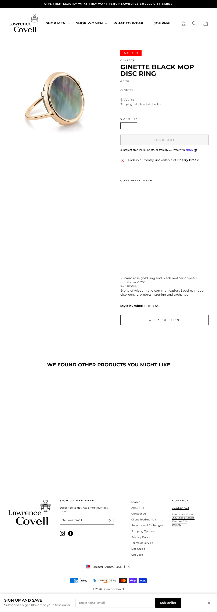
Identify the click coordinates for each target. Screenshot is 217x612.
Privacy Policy (140, 537)
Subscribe (168, 603)
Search (135, 502)
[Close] (209, 603)
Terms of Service (142, 542)
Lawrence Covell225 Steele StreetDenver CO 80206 (183, 520)
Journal (162, 23)
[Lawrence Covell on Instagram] (62, 533)
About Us (137, 507)
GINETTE (127, 60)
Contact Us (139, 513)
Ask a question (164, 320)
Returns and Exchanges (147, 525)
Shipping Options (143, 531)
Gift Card (137, 554)
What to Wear (128, 23)
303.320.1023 (180, 507)
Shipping (126, 104)
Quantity (129, 118)
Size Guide (138, 548)
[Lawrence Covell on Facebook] (70, 533)
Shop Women (90, 23)
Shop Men (56, 23)
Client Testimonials (144, 519)
